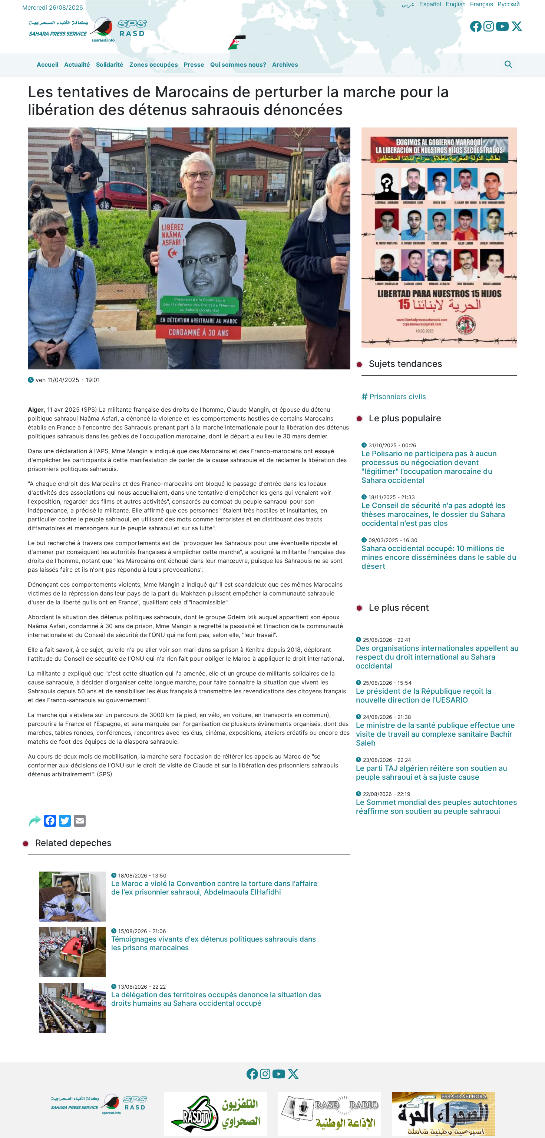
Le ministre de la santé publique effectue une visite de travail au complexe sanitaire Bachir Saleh (435, 734)
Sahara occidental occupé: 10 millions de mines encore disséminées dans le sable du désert (438, 557)
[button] (508, 64)
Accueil (47, 64)
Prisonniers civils (398, 396)
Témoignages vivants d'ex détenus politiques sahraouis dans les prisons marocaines (213, 943)
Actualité (77, 64)
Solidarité (109, 64)
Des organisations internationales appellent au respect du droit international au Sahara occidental (437, 657)
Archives (285, 64)
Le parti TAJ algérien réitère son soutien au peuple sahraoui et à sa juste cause (431, 773)
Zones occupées (153, 64)
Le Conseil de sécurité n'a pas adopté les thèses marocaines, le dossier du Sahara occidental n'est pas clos (433, 514)
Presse (194, 64)
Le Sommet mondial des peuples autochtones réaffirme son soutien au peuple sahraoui (436, 807)
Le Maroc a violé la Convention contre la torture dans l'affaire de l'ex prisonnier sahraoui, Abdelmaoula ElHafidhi (214, 887)
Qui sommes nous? (238, 64)
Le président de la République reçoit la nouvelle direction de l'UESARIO (423, 695)
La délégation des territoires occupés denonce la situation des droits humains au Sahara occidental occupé (216, 999)
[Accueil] (91, 28)
